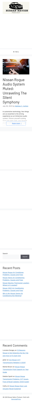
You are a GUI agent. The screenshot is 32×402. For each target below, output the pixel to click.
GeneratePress (16, 399)
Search (5, 253)
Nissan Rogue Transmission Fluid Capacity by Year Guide (16, 369)
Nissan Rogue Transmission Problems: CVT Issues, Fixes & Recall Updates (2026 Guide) (16, 379)
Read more (16, 123)
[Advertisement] (16, 32)
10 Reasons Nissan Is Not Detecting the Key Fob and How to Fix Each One (15, 353)
